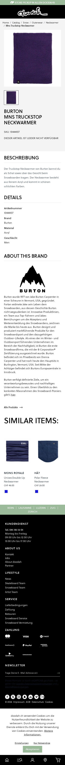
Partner (9, 565)
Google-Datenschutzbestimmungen (34, 683)
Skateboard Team (15, 583)
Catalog (16, 22)
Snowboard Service (16, 618)
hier (13, 394)
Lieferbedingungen (16, 605)
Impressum (19, 701)
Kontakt (9, 554)
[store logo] (32, 12)
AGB (28, 701)
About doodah (13, 562)
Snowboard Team (15, 587)
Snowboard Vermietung (18, 622)
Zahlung (10, 609)
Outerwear (37, 22)
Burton (13, 111)
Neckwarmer (52, 22)
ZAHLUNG (12, 630)
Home (6, 22)
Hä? (37, 473)
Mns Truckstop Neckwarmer (20, 25)
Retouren (10, 614)
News (8, 578)
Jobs (7, 558)
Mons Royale (14, 473)
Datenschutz (38, 701)
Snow (26, 22)
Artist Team (11, 592)
